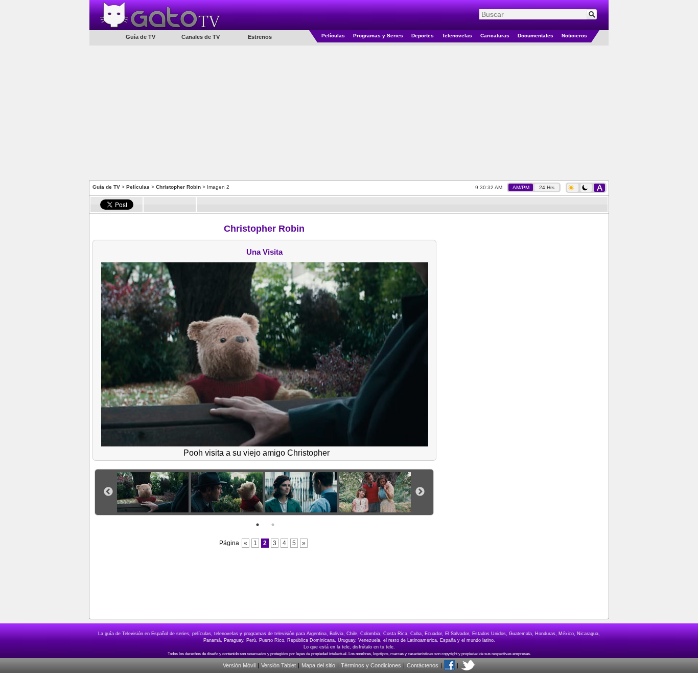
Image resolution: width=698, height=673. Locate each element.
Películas (333, 35)
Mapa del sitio (318, 665)
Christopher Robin (178, 187)
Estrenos (260, 37)
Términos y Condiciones (371, 665)
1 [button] (257, 525)
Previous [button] (108, 492)
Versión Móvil (239, 665)
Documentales (535, 35)
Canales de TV (200, 37)
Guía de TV (106, 187)
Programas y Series (378, 35)
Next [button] (420, 492)
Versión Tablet (278, 665)
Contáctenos (422, 665)
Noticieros (574, 35)
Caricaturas (494, 35)
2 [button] (273, 525)
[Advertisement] (349, 112)
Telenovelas (457, 35)
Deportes (422, 35)
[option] (154, 492)
